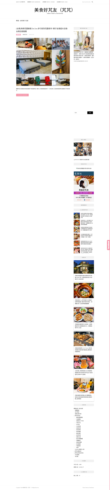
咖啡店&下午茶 (80, 420)
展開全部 (76, 408)
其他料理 (78, 428)
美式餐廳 (78, 431)
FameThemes (91, 487)
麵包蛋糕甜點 (79, 417)
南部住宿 (18, 34)
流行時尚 (77, 412)
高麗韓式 (78, 440)
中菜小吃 (78, 422)
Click (108, 245)
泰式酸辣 (78, 444)
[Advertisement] (84, 86)
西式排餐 (78, 429)
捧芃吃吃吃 (77, 415)
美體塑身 (77, 410)
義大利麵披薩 (79, 438)
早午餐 (78, 424)
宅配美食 (78, 445)
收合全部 (81, 408)
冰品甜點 (78, 419)
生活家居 (77, 454)
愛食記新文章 (78, 413)
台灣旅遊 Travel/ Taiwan (49, 1)
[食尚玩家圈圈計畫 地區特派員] (83, 169)
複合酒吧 (78, 433)
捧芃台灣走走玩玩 (79, 452)
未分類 (76, 456)
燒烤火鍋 (78, 437)
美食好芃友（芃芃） (55, 10)
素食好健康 (79, 442)
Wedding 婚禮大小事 (79, 449)
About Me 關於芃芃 (20, 1)
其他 (77, 447)
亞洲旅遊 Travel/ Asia (62, 1)
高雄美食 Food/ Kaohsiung (33, 1)
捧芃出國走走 (78, 451)
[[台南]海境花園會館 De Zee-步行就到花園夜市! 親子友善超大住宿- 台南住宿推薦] (43, 61)
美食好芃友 (25, 34)
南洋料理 (78, 435)
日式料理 (78, 426)
